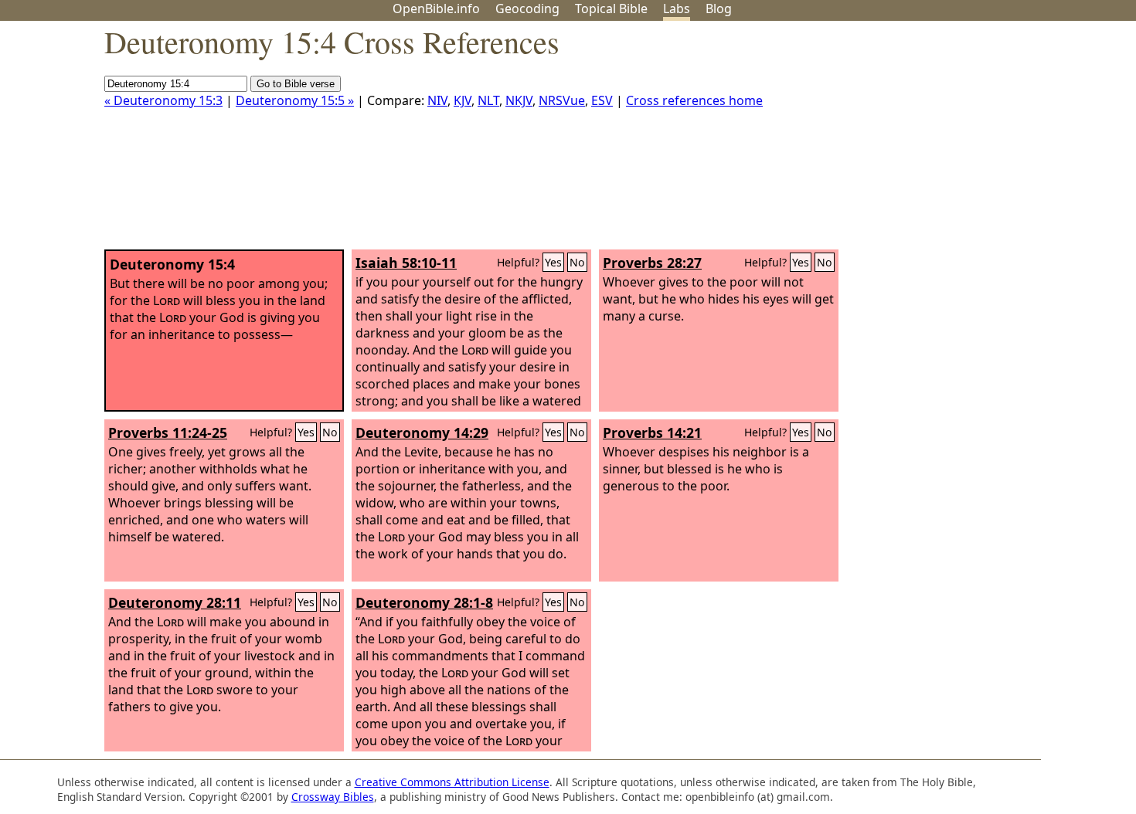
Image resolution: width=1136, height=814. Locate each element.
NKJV (518, 100)
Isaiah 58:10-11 (406, 262)
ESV (602, 100)
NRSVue (562, 100)
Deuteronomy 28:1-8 (424, 602)
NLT (488, 100)
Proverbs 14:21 (652, 432)
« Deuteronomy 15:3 (163, 100)
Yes (553, 262)
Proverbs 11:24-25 (167, 432)
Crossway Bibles (332, 796)
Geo (527, 8)
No (577, 262)
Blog (719, 8)
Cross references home (694, 100)
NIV (437, 100)
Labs (676, 8)
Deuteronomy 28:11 (174, 602)
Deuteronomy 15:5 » (295, 100)
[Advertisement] (980, 141)
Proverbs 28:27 (652, 262)
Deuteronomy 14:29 (421, 432)
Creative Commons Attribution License (452, 782)
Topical (611, 8)
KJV (462, 100)
